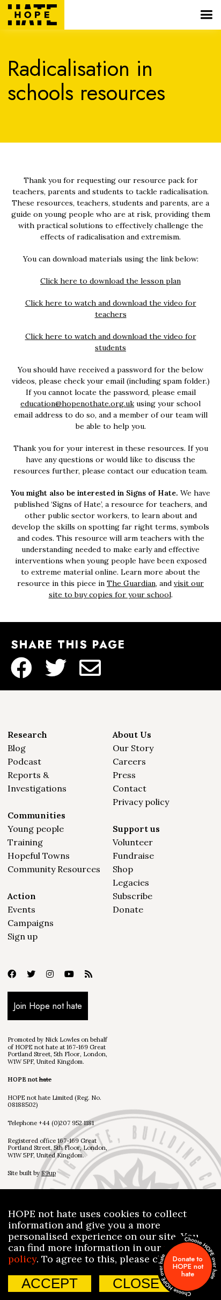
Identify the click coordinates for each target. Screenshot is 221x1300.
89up (48, 1173)
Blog (17, 748)
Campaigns (31, 922)
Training (25, 842)
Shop (123, 869)
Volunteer (133, 842)
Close (136, 1283)
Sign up (23, 936)
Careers (129, 761)
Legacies (131, 882)
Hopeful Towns (39, 855)
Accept (49, 1283)
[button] (206, 15)
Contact (129, 788)
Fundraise (133, 855)
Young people (36, 828)
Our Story (133, 748)
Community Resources (54, 869)
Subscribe (132, 896)
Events (21, 909)
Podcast (24, 761)
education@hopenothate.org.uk (77, 403)
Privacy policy (141, 801)
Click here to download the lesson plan (110, 281)
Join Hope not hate (47, 1006)
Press (124, 774)
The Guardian (131, 583)
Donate (128, 909)
